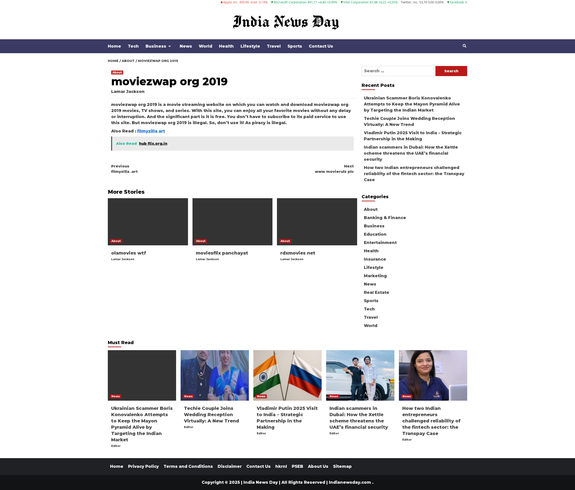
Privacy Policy (143, 466)
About (117, 72)
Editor (116, 446)
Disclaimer (230, 466)
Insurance (375, 259)
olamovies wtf (128, 253)
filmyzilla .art (124, 169)
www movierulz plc (334, 169)
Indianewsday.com (350, 482)
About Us (318, 466)
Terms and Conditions (188, 466)
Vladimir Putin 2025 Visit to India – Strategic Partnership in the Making (413, 135)
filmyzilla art (151, 131)
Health (226, 46)
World (205, 46)
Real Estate (376, 292)
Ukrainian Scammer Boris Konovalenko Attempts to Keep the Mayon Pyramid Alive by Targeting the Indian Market (412, 104)
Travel (274, 46)
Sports (295, 46)
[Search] (464, 46)
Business (156, 46)
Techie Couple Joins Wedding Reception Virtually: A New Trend (409, 121)
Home (114, 46)
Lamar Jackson (128, 91)
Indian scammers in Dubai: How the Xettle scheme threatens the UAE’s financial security (411, 153)
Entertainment (380, 242)
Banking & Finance (385, 217)
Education (375, 234)
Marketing (375, 275)
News (186, 46)
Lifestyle (250, 46)
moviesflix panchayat (222, 253)
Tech (133, 46)
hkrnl (281, 466)
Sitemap (342, 466)
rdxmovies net (297, 253)
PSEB (297, 466)
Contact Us (321, 46)
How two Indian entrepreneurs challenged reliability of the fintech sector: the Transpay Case (414, 173)
